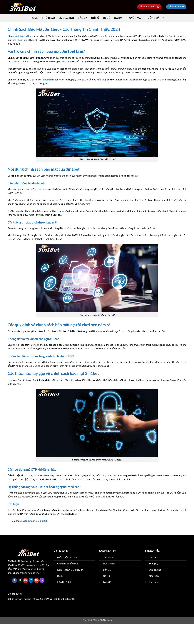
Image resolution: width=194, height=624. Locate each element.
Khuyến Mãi (134, 17)
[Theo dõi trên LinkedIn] (30, 580)
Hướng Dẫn (154, 17)
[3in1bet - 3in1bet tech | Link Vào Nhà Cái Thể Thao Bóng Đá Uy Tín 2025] (23, 7)
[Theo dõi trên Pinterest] (25, 580)
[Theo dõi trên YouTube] (36, 580)
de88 (10, 598)
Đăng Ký (153, 563)
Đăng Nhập (155, 569)
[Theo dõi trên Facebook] (14, 580)
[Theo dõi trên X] (20, 580)
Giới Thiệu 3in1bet (67, 557)
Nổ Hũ (95, 17)
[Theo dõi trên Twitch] (41, 580)
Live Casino (66, 17)
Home (34, 17)
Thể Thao (48, 17)
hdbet (63, 598)
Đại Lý (118, 17)
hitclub (27, 598)
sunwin (18, 598)
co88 (56, 598)
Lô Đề (106, 17)
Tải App (153, 557)
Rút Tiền (153, 582)
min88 (71, 598)
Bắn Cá (82, 17)
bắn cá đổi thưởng (42, 598)
